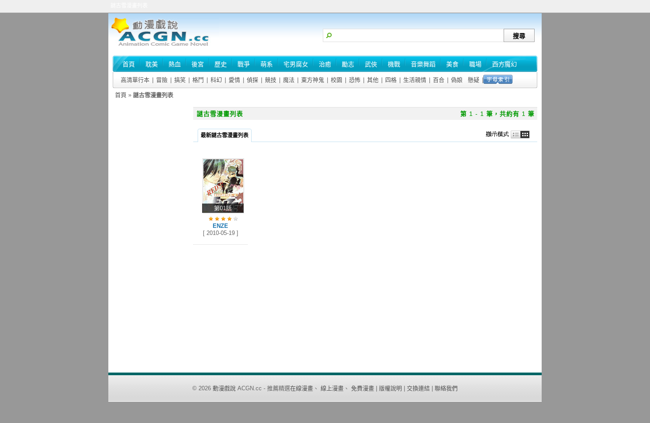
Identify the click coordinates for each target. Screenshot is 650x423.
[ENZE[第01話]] (223, 213)
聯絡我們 (446, 388)
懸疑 (473, 80)
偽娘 (457, 80)
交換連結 (418, 388)
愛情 (234, 80)
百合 (438, 80)
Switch (510, 134)
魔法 (288, 80)
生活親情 (414, 80)
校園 (336, 80)
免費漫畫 (362, 388)
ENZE (220, 226)
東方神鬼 (312, 80)
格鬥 (198, 80)
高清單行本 (135, 80)
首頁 (120, 95)
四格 (391, 80)
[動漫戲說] (163, 46)
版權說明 (390, 388)
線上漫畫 (332, 388)
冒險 (162, 80)
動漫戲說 (224, 388)
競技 (270, 80)
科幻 (216, 80)
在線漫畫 (301, 388)
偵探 (252, 80)
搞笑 (180, 80)
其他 (373, 80)
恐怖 (354, 80)
